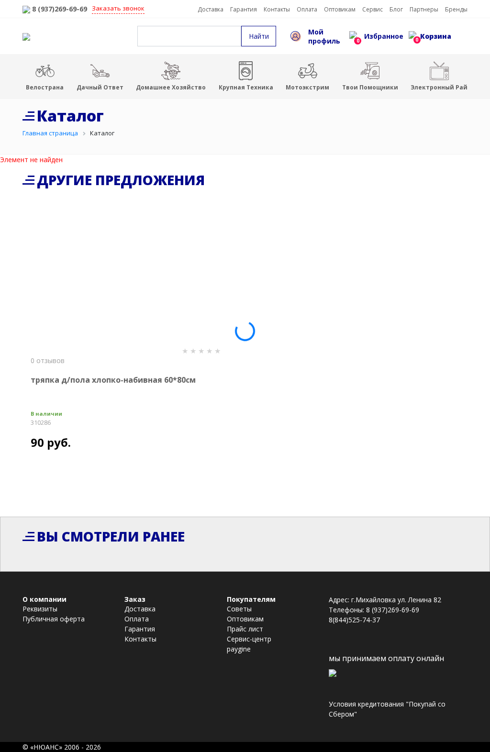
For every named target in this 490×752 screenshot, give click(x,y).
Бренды (456, 9)
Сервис (372, 9)
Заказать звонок (118, 8)
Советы (239, 608)
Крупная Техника (246, 87)
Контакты (277, 9)
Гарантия (243, 9)
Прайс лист (245, 628)
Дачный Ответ (100, 87)
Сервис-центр (249, 638)
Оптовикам (340, 9)
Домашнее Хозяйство (171, 87)
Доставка (210, 9)
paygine (239, 648)
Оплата (307, 9)
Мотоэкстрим (307, 87)
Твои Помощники (370, 87)
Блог (396, 9)
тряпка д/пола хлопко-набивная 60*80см (113, 380)
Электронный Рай (439, 87)
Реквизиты (39, 608)
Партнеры (424, 9)
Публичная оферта (53, 618)
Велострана (45, 87)
